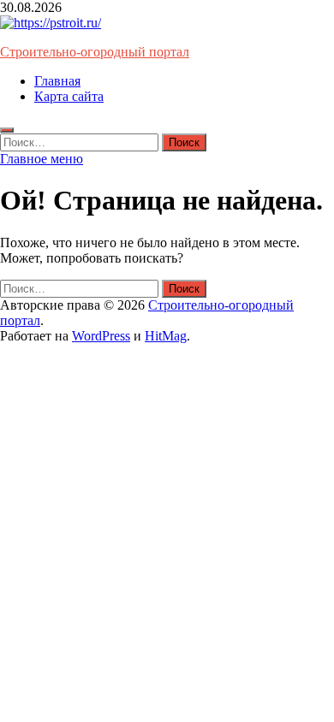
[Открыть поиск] (7, 130)
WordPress (101, 335)
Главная (57, 81)
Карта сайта (69, 96)
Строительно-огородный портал (94, 51)
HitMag (166, 335)
